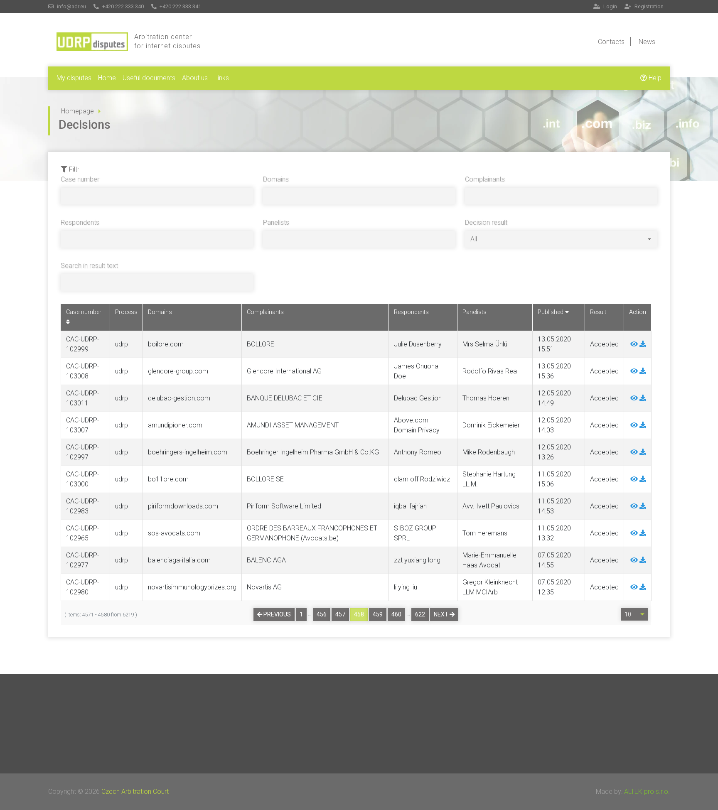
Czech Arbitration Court (135, 791)
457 (340, 614)
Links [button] (221, 78)
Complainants (485, 179)
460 (396, 614)
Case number (80, 179)
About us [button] (195, 78)
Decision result (486, 222)
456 (322, 614)
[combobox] (561, 239)
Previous (276, 614)
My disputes (74, 78)
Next (442, 614)
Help (654, 78)
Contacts (611, 42)
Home (107, 78)
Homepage (77, 111)
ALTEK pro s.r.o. (647, 791)
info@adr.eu (71, 6)
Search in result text (89, 266)
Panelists (276, 222)
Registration (648, 6)
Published (551, 312)
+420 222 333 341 (179, 6)
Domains (276, 179)
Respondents (80, 222)
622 (420, 614)
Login (609, 6)
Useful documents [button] (149, 78)
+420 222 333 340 (122, 6)
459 (378, 614)
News (647, 42)
